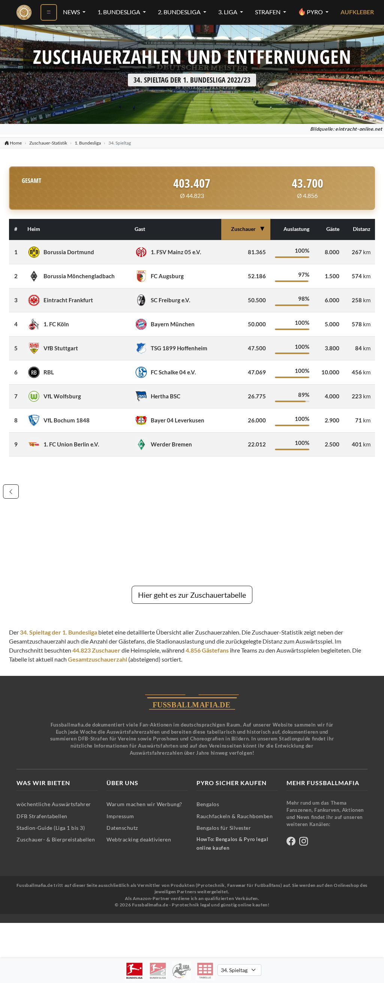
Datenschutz (122, 828)
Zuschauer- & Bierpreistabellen (55, 839)
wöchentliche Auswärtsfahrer (53, 804)
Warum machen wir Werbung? (144, 804)
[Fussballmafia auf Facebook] (290, 842)
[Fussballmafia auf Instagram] (303, 842)
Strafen (268, 12)
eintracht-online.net (358, 129)
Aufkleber (357, 12)
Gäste (332, 229)
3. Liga (228, 12)
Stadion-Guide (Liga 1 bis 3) (50, 828)
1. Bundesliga (119, 12)
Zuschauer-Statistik (48, 143)
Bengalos (207, 804)
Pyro (315, 12)
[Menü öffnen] (48, 12)
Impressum (120, 816)
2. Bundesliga (180, 12)
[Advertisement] (192, 524)
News (72, 12)
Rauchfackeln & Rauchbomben (234, 816)
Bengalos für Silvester (223, 828)
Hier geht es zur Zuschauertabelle (192, 594)
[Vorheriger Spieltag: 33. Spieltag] (11, 491)
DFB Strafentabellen (42, 816)
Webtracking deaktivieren (138, 839)
